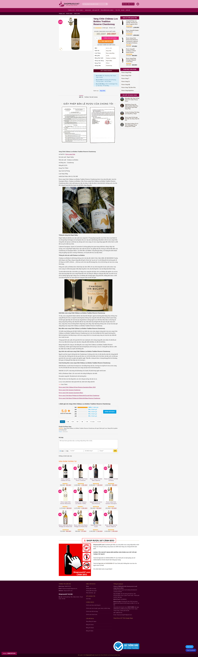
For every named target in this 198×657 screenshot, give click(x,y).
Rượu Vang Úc (126, 81)
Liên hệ (128, 10)
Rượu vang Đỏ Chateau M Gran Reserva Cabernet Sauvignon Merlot (65, 479)
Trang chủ (71, 10)
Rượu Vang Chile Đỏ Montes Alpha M (111, 525)
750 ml (107, 63)
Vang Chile (77, 13)
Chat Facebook (191, 650)
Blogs (87, 586)
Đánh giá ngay (110, 411)
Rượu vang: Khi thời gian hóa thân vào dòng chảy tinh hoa (132, 119)
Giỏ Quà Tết (96, 10)
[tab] (81, 97)
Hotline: (9, 653)
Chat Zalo (189, 646)
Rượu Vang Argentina (128, 90)
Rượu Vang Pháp (126, 72)
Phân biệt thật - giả (90, 592)
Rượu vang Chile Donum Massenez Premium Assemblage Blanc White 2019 (65, 502)
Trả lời (60, 431)
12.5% (107, 55)
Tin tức (117, 10)
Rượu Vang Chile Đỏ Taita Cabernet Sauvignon (96, 479)
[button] (138, 4)
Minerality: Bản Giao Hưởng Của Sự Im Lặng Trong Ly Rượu (132, 100)
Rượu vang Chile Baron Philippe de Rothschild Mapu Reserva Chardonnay (79, 398)
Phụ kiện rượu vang (107, 10)
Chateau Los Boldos (111, 58)
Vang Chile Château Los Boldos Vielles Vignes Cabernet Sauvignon (80, 502)
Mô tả (81, 97)
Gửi (115, 450)
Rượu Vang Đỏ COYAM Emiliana (111, 479)
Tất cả (62, 421)
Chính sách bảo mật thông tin (93, 605)
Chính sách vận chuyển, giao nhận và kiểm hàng (98, 608)
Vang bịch (88, 10)
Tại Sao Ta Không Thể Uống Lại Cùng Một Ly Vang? (132, 113)
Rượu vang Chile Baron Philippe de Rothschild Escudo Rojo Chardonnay (79, 395)
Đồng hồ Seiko (89, 630)
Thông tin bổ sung (91, 97)
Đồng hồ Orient (90, 624)
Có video (92, 421)
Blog (122, 10)
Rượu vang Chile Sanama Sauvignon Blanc (71, 392)
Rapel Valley (109, 60)
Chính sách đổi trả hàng (92, 611)
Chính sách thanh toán (91, 614)
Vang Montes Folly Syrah (96, 525)
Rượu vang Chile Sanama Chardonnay (69, 390)
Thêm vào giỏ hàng (110, 38)
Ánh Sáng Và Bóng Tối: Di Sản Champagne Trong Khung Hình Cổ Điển (131, 125)
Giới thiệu (88, 598)
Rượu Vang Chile (126, 75)
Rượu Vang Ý (125, 78)
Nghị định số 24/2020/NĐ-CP (106, 563)
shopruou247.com (68, 590)
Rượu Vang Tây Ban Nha (129, 87)
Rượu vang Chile (70, 154)
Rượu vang (79, 10)
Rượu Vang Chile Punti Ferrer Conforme (80, 479)
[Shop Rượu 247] (69, 4)
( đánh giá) (105, 27)
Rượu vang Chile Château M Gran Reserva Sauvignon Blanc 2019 (77, 387)
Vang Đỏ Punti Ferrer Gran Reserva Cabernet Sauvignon (96, 502)
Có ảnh (99, 421)
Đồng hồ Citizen (90, 627)
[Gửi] (106, 4)
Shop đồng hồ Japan (91, 621)
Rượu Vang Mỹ (126, 84)
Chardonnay (109, 65)
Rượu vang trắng (110, 53)
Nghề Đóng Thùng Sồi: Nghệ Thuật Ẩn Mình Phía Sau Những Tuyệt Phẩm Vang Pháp (131, 106)
